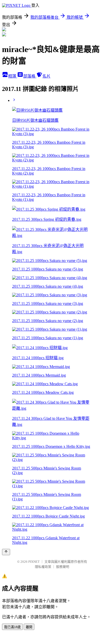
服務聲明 (62, 567)
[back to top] (6, 552)
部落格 (29, 76)
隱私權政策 (43, 567)
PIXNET (34, 562)
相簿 (12, 76)
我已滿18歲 (12, 627)
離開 (29, 627)
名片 (46, 76)
